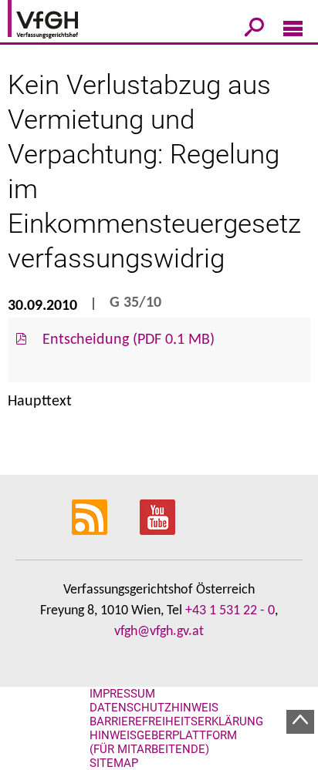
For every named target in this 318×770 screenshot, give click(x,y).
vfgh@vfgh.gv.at (159, 631)
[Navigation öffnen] (293, 31)
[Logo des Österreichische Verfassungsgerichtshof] (65, 21)
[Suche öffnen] (254, 30)
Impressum (122, 694)
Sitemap (114, 763)
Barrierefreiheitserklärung (176, 721)
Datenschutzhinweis (154, 708)
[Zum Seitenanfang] (300, 722)
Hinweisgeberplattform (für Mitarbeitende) (163, 742)
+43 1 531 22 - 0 (230, 611)
